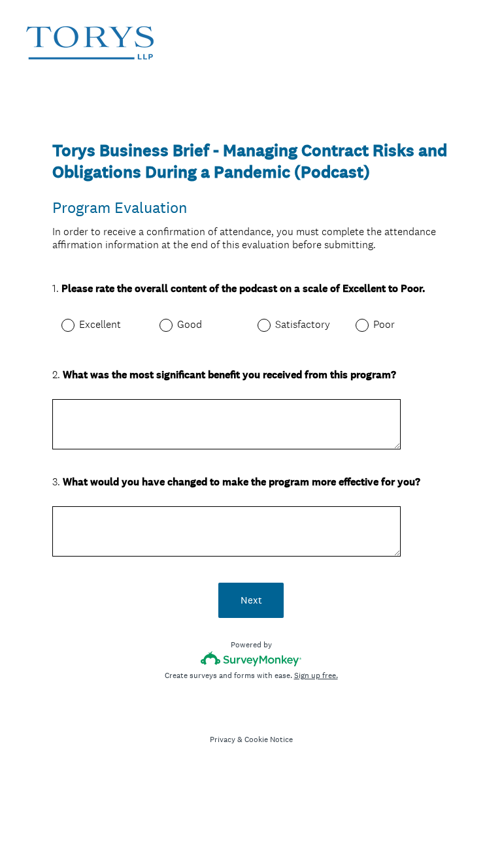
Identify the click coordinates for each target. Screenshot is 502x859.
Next (251, 600)
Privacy (222, 739)
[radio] (58, 324)
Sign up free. (316, 675)
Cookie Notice (268, 739)
